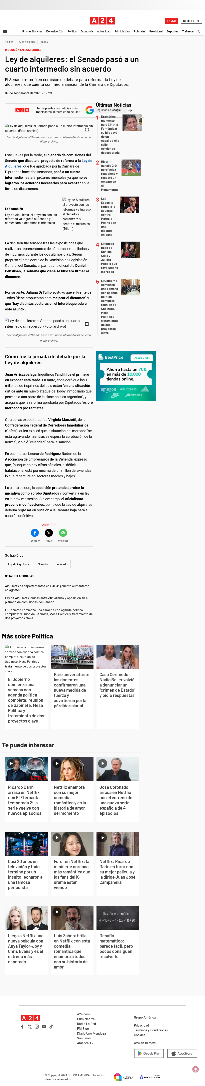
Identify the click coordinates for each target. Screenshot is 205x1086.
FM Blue (83, 1029)
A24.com (83, 1014)
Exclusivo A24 (54, 31)
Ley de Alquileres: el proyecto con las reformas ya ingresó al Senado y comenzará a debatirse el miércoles (31, 219)
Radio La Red (191, 20)
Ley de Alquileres (26, 42)
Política (72, 31)
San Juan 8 (85, 1038)
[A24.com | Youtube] (44, 1027)
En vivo (171, 20)
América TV (85, 1043)
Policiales (139, 31)
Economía (87, 31)
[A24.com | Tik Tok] (51, 1027)
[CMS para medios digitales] (147, 1077)
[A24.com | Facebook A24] (22, 1027)
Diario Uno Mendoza (91, 1033)
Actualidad (104, 31)
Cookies (139, 1035)
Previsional (156, 31)
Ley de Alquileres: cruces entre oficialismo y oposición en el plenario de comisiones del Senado (46, 600)
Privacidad (141, 1025)
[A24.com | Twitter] (30, 1027)
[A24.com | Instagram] (37, 1027)
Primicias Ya (122, 31)
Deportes (172, 31)
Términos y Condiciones (151, 1030)
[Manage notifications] (195, 1069)
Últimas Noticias (32, 31)
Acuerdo (62, 564)
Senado (44, 42)
